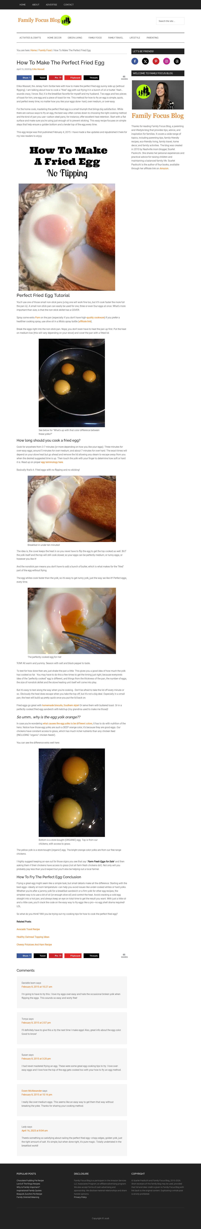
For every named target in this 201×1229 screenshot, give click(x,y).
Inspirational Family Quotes (29, 1190)
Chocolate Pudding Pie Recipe (30, 1180)
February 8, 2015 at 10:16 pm (37, 1094)
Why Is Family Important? (28, 1187)
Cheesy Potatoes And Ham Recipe (34, 944)
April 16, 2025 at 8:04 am (35, 1130)
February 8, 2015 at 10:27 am (37, 986)
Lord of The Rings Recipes (28, 1184)
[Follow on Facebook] (134, 61)
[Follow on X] (145, 61)
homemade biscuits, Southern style (60, 705)
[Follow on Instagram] (166, 61)
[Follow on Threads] (177, 61)
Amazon (164, 168)
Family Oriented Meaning (28, 1197)
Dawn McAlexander (32, 1090)
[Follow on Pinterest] (156, 61)
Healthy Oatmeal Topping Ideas (33, 937)
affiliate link (85, 321)
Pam (37, 317)
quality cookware (95, 317)
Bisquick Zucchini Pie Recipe (29, 1194)
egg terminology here (52, 462)
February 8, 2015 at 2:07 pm (36, 1022)
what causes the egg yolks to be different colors (67, 723)
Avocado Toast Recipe (28, 929)
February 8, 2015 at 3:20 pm (36, 1058)
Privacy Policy (80, 1197)
